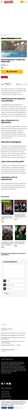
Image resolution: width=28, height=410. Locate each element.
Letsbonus (7, 84)
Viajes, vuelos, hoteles (10, 38)
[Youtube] (7, 384)
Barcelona (7, 34)
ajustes (11, 405)
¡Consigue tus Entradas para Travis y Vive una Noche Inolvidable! (7, 243)
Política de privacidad (6, 397)
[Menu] (1, 2)
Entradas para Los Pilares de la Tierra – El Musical (13, 333)
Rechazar (10, 407)
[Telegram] (10, 384)
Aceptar (4, 407)
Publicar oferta (22, 2)
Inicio (2, 34)
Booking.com (18, 38)
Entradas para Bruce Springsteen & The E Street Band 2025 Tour (20, 215)
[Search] (18, 2)
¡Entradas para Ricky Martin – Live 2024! (19, 242)
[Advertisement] (14, 18)
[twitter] (5, 384)
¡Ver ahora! (12, 72)
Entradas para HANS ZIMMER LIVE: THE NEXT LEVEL (7, 218)
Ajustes (16, 407)
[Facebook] (2, 384)
